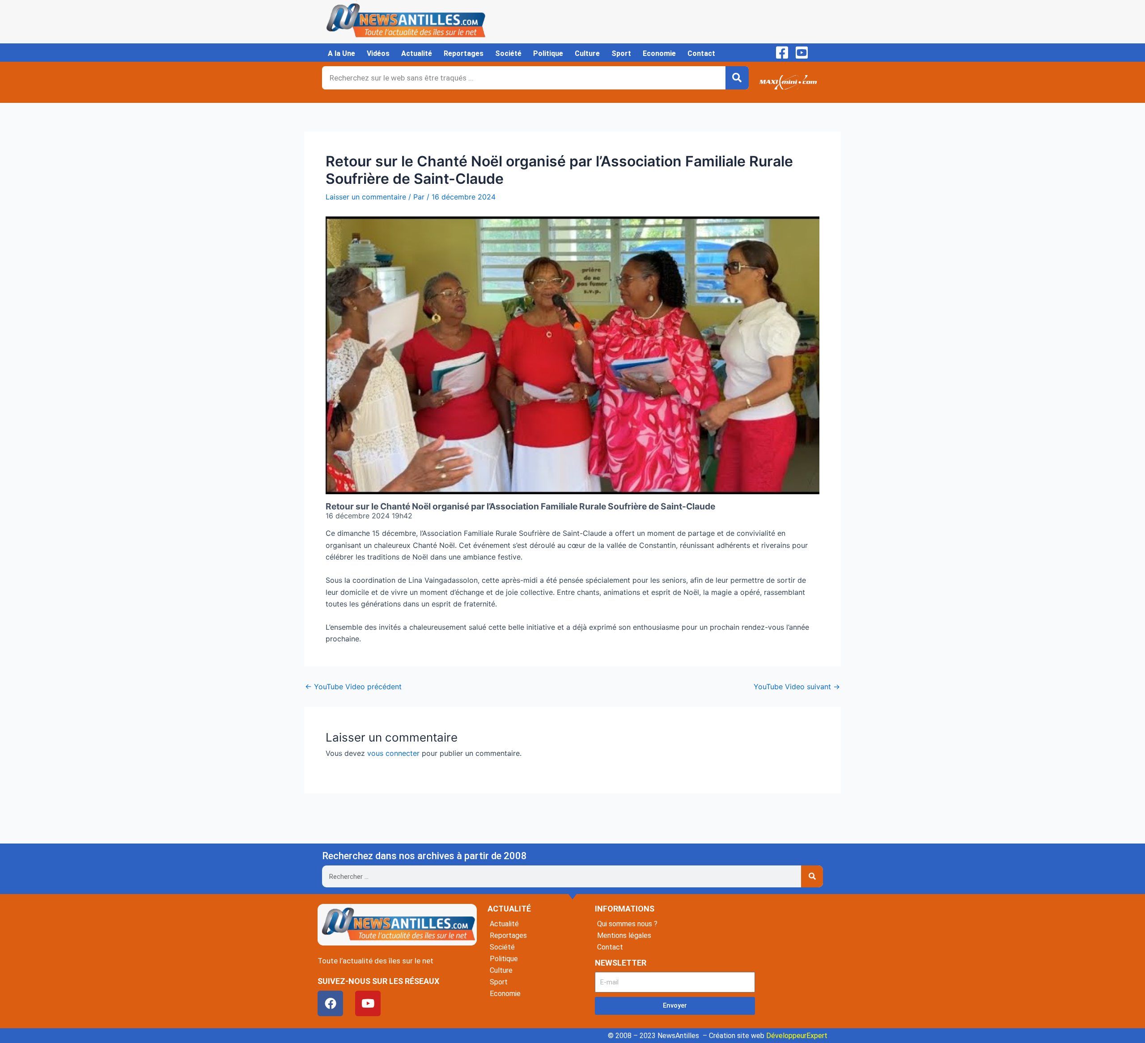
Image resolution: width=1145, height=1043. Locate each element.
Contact (701, 53)
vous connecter (393, 753)
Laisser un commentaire (366, 196)
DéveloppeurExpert (796, 1035)
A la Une (341, 53)
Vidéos (378, 53)
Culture (587, 53)
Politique (548, 53)
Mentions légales (624, 935)
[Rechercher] (737, 77)
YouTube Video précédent (353, 686)
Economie (659, 53)
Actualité (416, 53)
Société (508, 53)
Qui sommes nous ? (627, 924)
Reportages (463, 53)
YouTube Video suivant (797, 686)
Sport (621, 53)
